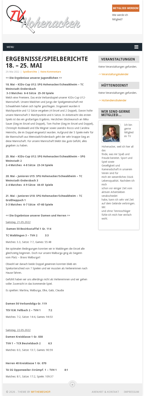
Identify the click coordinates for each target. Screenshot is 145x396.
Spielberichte (30, 71)
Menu (10, 46)
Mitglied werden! (126, 8)
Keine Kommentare (51, 71)
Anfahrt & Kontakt (105, 391)
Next (134, 225)
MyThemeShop (40, 391)
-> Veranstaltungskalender (113, 74)
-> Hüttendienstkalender (112, 100)
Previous (131, 225)
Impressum (131, 391)
